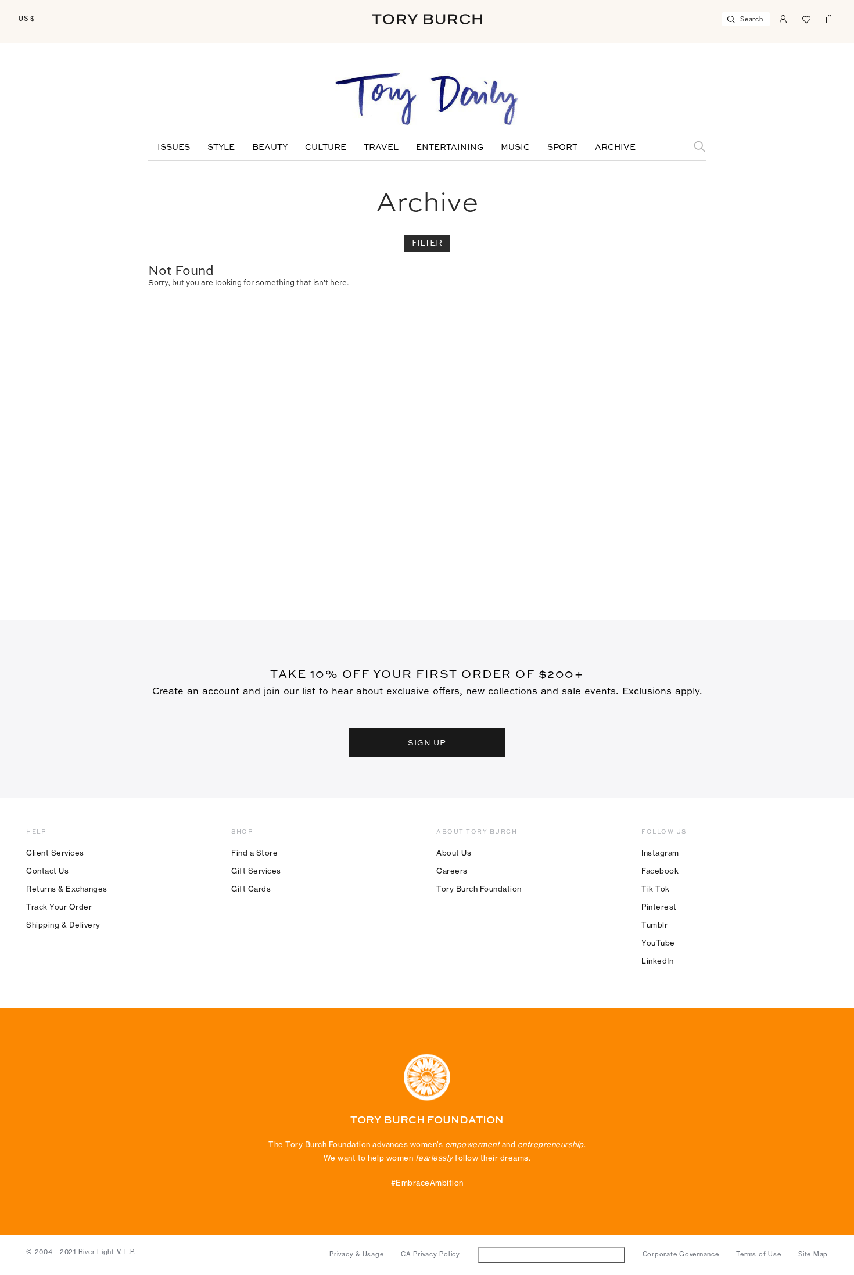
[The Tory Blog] (427, 100)
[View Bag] (829, 18)
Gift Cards (251, 888)
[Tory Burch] (427, 19)
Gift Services (256, 870)
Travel (381, 147)
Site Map (813, 1254)
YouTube (658, 942)
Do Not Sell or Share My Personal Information (551, 1254)
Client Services (55, 852)
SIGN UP (427, 742)
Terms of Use (758, 1254)
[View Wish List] (806, 18)
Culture (325, 147)
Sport (562, 147)
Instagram (660, 852)
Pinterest (659, 906)
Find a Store (254, 852)
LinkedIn (657, 960)
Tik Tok (655, 888)
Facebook (660, 870)
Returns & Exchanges (66, 888)
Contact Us (47, 870)
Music (515, 147)
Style (221, 147)
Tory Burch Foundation (479, 888)
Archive (615, 147)
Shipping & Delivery (63, 924)
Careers (452, 870)
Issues (173, 147)
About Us (453, 852)
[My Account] (783, 18)
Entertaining (449, 147)
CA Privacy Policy (430, 1254)
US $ (27, 19)
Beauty (270, 147)
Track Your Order (59, 906)
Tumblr (654, 924)
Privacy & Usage (356, 1254)
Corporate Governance (681, 1254)
